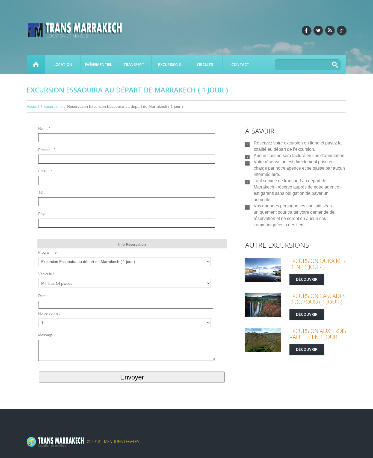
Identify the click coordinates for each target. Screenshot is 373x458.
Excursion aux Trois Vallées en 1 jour (317, 334)
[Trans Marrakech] (55, 441)
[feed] (329, 30)
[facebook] (306, 30)
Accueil (36, 64)
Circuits (205, 64)
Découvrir (307, 279)
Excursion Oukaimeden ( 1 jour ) (317, 264)
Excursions (169, 64)
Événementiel (98, 64)
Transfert (133, 64)
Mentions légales (121, 441)
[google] (341, 30)
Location (63, 64)
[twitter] (318, 30)
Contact (240, 64)
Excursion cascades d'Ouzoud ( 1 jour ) (317, 299)
